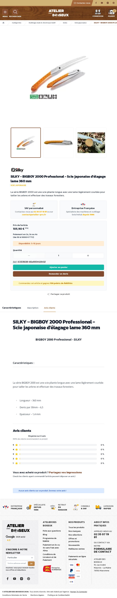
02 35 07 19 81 (40, 211)
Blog (45, 534)
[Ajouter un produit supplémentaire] (88, 255)
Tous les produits (76, 527)
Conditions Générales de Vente (14, 595)
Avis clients (49, 308)
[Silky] (58, 170)
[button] (13, 77)
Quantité (17, 250)
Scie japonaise (80, 23)
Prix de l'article (20, 225)
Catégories (16, 23)
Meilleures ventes (76, 548)
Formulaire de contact (103, 550)
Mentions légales (37, 595)
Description (32, 308)
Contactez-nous (83, 3)
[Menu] (5, 12)
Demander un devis (58, 273)
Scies (65, 23)
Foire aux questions (52, 530)
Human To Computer (78, 591)
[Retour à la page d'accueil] (18, 528)
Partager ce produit (60, 294)
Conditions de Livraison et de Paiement (49, 557)
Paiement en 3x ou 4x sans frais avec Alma (51, 547)
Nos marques (74, 531)
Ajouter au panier (59, 267)
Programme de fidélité (49, 540)
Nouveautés (74, 545)
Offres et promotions (73, 540)
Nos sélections (75, 534)
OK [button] (31, 563)
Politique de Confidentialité (59, 595)
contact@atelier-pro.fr (34, 214)
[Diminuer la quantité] (29, 255)
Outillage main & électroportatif (42, 23)
